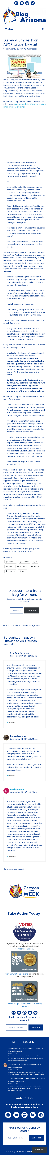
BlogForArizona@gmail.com (24, 1107)
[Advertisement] (24, 136)
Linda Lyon (12, 1064)
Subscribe (31, 610)
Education (23, 625)
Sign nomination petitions (16, 974)
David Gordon (17, 789)
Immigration (34, 625)
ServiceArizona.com (24, 949)
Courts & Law (12, 625)
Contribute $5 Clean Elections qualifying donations (24, 1005)
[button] (43, 29)
